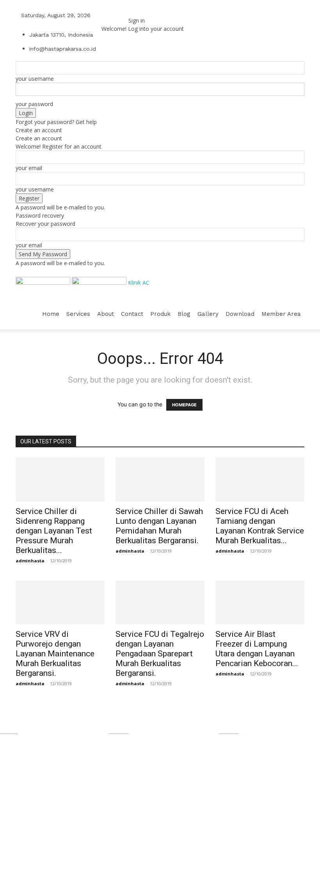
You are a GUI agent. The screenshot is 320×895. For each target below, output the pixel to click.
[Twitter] (121, 15)
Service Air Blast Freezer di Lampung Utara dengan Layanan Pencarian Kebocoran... (256, 648)
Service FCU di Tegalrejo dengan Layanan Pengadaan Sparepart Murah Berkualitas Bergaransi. (160, 653)
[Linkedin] (116, 15)
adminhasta (30, 561)
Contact (132, 313)
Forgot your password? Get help (56, 122)
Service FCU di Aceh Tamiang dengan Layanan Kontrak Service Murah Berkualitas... (259, 526)
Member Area (281, 313)
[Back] (130, 12)
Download (240, 313)
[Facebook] (110, 15)
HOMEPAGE (184, 405)
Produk (160, 313)
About (105, 313)
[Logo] (44, 282)
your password (34, 104)
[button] (295, 283)
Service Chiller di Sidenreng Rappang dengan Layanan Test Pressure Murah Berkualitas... (54, 531)
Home (50, 313)
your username (35, 78)
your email (29, 168)
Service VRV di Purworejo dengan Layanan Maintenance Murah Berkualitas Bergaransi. (55, 653)
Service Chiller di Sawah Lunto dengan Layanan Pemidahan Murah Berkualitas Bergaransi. (159, 526)
